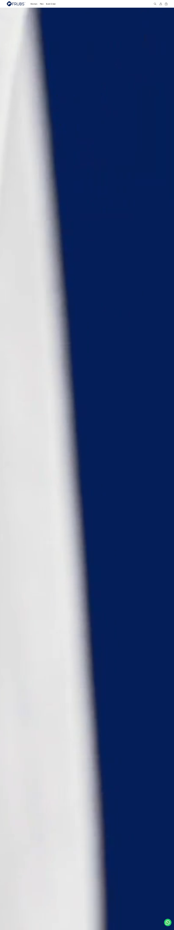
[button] (34, 4)
